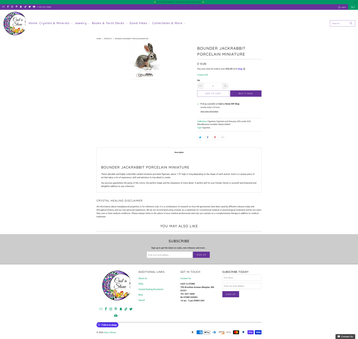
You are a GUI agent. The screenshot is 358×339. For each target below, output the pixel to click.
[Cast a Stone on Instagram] (12, 7)
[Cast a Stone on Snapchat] (21, 7)
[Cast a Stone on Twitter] (29, 7)
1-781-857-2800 (44, 7)
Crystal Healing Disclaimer (150, 289)
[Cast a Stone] (14, 23)
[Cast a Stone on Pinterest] (16, 7)
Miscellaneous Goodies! (207, 124)
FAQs (140, 284)
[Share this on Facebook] (208, 137)
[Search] (351, 23)
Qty (198, 80)
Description (179, 152)
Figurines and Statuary (226, 121)
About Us (142, 278)
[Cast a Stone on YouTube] (34, 7)
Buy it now (246, 93)
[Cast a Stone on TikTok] (25, 7)
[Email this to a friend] (222, 137)
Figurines (211, 121)
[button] (56, 23)
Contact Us (185, 278)
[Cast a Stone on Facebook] (7, 7)
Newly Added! (224, 124)
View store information (209, 111)
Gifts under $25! (244, 121)
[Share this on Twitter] (200, 137)
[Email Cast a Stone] (3, 7)
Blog (140, 295)
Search (141, 300)
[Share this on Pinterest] (215, 137)
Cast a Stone (110, 332)
